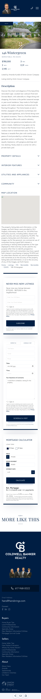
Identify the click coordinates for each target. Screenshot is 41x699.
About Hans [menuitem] (6, 666)
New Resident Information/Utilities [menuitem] (14, 631)
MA (17, 265)
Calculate (20, 480)
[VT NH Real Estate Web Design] (20, 684)
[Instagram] (9, 609)
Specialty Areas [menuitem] (7, 629)
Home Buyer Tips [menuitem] (8, 622)
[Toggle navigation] (37, 8)
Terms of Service (11, 425)
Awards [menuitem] (4, 668)
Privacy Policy (31, 424)
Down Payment (11, 461)
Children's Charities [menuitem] (9, 673)
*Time (8, 370)
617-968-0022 (22, 588)
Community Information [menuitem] (10, 627)
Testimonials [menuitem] (6, 670)
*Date (8, 363)
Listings (11, 265)
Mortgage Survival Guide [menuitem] (11, 633)
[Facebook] (2, 609)
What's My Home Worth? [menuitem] (11, 647)
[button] (3, 35)
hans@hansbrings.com (13, 600)
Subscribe (20, 323)
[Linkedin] (6, 609)
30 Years (11, 448)
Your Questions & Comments (15, 378)
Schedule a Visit (27, 343)
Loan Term (10, 444)
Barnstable (24, 265)
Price (8, 454)
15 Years (20, 448)
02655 (6, 267)
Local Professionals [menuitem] (9, 624)
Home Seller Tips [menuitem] (8, 643)
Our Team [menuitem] (5, 675)
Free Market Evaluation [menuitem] (10, 645)
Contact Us (13, 343)
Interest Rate (10, 469)
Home (3, 265)
